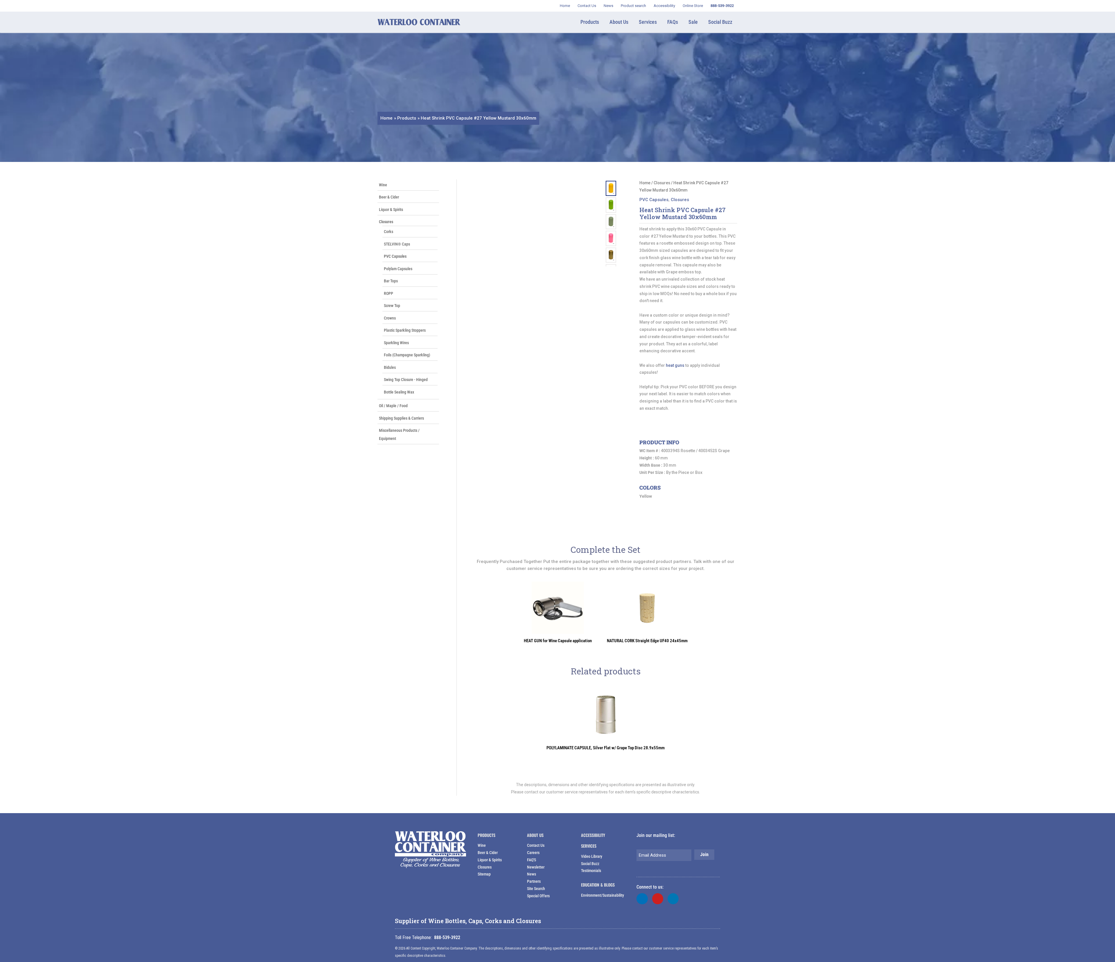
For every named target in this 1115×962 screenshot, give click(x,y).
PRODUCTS (486, 835)
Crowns (390, 318)
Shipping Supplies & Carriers (401, 418)
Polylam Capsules (398, 268)
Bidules (390, 367)
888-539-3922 (447, 937)
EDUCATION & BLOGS (598, 885)
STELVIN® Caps (397, 244)
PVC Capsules (395, 256)
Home (644, 183)
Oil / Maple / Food (393, 405)
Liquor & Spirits (391, 209)
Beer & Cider (389, 197)
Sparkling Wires (396, 342)
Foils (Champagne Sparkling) (407, 355)
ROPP (388, 293)
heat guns (675, 365)
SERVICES (588, 846)
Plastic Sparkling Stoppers (405, 330)
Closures (386, 221)
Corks (388, 231)
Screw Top (392, 305)
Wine (383, 185)
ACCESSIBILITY (593, 835)
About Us (535, 835)
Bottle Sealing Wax (399, 392)
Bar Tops (391, 281)
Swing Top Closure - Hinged (406, 379)
